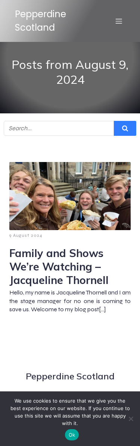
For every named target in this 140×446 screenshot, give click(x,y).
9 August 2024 (26, 235)
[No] (130, 418)
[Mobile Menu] (118, 21)
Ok (72, 435)
